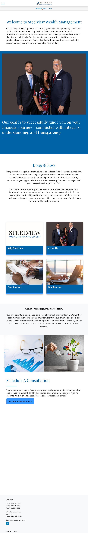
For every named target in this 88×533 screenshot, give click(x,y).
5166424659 (15, 506)
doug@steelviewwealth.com (15, 520)
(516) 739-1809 (16, 504)
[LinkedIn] (7, 523)
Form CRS (13, 531)
